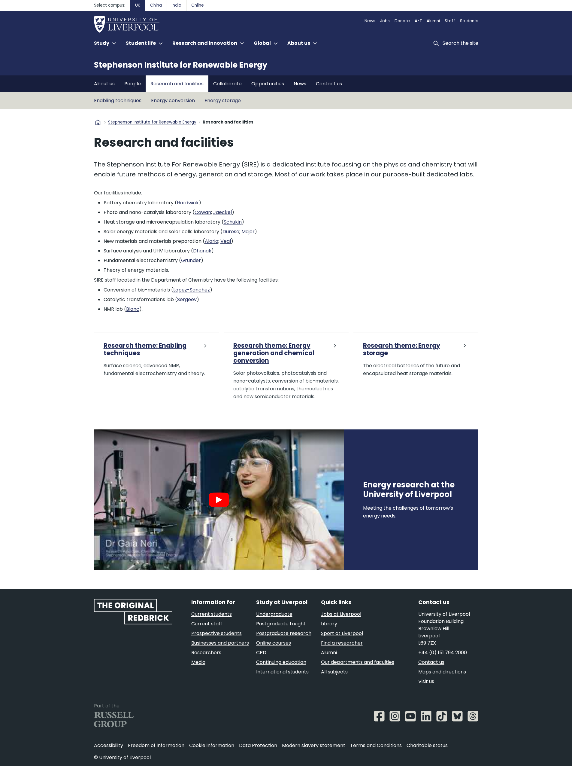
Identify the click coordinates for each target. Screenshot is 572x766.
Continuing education (281, 662)
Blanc (132, 309)
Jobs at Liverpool (341, 614)
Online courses (273, 642)
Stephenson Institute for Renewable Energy (180, 65)
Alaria (211, 241)
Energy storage (222, 100)
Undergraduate (274, 614)
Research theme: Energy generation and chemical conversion (273, 353)
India (176, 5)
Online (197, 5)
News (370, 21)
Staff (450, 21)
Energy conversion (173, 100)
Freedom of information (156, 745)
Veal (225, 241)
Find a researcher (342, 642)
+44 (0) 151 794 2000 (442, 652)
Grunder (191, 260)
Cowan (203, 212)
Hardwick (188, 202)
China (156, 5)
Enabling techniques (117, 100)
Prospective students (216, 633)
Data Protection (258, 745)
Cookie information (211, 745)
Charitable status (427, 745)
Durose (230, 231)
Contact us (329, 83)
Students (469, 21)
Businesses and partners (220, 642)
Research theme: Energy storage (401, 349)
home (98, 122)
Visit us (426, 681)
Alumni (433, 21)
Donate (402, 21)
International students (282, 671)
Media (198, 662)
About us (104, 83)
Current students (211, 614)
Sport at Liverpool (342, 633)
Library (329, 623)
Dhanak (202, 250)
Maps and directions (442, 671)
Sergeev (187, 299)
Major (248, 231)
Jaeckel (222, 212)
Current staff (206, 623)
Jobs (385, 21)
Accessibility (108, 745)
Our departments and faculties (357, 662)
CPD (261, 652)
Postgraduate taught (281, 623)
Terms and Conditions (376, 745)
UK (137, 5)
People (132, 83)
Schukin (233, 221)
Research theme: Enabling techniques (145, 349)
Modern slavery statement (313, 745)
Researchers (206, 652)
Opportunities (267, 83)
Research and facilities (177, 83)
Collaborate (227, 83)
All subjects (334, 671)
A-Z (418, 21)
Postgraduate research (283, 633)
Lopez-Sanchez (191, 289)
